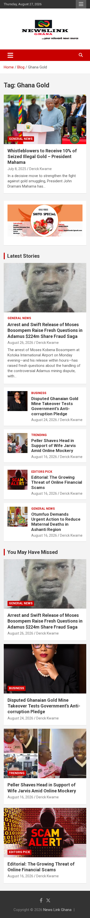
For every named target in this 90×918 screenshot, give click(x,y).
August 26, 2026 (20, 343)
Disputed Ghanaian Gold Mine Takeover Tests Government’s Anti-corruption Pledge (54, 406)
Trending (39, 435)
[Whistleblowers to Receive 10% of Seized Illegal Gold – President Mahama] (45, 119)
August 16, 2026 (44, 457)
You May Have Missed (32, 552)
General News (20, 139)
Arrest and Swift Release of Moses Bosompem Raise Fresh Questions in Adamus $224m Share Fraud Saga (45, 330)
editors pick (41, 471)
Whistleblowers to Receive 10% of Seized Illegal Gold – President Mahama (42, 156)
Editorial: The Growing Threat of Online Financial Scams (56, 482)
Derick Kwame (40, 169)
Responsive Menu (81, 4)
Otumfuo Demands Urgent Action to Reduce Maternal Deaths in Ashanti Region (55, 522)
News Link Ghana (57, 910)
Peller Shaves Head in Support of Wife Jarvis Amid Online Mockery (53, 445)
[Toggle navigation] (10, 55)
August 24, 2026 (44, 420)
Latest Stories (23, 256)
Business (38, 393)
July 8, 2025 (17, 169)
